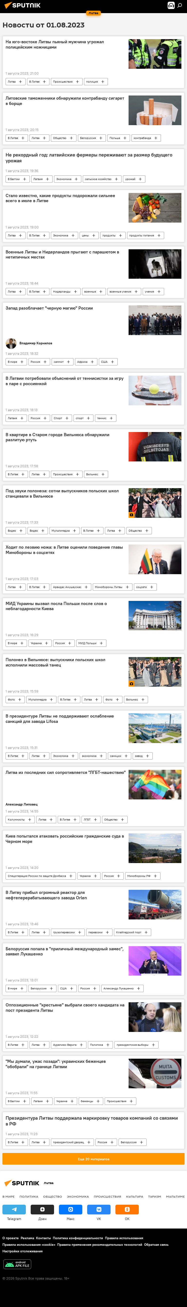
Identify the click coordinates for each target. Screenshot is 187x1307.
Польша (115, 138)
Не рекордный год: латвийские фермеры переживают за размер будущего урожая (89, 158)
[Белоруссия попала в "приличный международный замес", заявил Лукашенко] (155, 961)
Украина (36, 643)
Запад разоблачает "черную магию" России (49, 308)
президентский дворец (68, 1142)
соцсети (141, 587)
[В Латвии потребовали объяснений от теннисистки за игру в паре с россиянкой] (155, 390)
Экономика (63, 179)
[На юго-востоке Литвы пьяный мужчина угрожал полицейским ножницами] (155, 54)
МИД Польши (87, 643)
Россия (35, 362)
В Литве (34, 81)
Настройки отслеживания (22, 1251)
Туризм (154, 1196)
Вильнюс (92, 474)
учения (149, 291)
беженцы (87, 1101)
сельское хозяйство (98, 179)
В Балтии (14, 179)
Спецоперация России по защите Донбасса (37, 876)
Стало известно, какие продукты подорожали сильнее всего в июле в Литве (60, 198)
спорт (80, 418)
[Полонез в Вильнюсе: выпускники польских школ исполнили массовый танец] (155, 672)
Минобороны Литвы (108, 587)
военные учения (120, 291)
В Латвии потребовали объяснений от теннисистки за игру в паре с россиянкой (64, 381)
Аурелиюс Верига (64, 1045)
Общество (59, 138)
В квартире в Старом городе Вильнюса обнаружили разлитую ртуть (57, 437)
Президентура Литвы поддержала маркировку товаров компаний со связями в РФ (92, 1121)
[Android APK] (17, 1264)
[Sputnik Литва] (23, 9)
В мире (12, 362)
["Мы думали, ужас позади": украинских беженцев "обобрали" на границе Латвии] (155, 1073)
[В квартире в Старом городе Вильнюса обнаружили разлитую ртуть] (155, 447)
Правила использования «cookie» (28, 1244)
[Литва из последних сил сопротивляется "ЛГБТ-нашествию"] (155, 784)
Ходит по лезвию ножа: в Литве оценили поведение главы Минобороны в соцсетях (64, 550)
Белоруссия (88, 138)
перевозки (95, 932)
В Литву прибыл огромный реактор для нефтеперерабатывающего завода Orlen (46, 895)
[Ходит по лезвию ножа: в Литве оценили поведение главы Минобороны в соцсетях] (155, 559)
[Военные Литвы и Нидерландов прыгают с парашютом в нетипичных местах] (155, 264)
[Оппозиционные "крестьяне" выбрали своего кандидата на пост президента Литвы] (155, 1017)
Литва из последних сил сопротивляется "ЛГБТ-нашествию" (66, 772)
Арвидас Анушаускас (67, 587)
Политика (96, 1045)
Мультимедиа (61, 530)
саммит (59, 362)
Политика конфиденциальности (78, 1238)
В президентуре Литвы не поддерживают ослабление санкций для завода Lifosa (60, 718)
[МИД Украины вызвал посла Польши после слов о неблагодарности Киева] (155, 616)
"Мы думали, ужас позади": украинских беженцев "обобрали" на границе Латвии (56, 1064)
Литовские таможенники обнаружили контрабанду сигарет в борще (65, 100)
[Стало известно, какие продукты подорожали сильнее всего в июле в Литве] (155, 208)
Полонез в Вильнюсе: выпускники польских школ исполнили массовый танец (55, 662)
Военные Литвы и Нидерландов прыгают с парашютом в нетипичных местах (62, 254)
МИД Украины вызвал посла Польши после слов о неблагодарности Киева (56, 606)
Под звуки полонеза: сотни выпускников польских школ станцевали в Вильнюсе (62, 493)
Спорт (58, 418)
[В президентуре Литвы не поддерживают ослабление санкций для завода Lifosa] (155, 728)
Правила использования (124, 1238)
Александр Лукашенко (118, 988)
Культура (134, 1196)
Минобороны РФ (138, 876)
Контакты (43, 1238)
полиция (92, 81)
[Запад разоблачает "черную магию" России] (155, 320)
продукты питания (141, 235)
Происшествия (63, 81)
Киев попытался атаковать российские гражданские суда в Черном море (65, 838)
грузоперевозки (64, 932)
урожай (130, 179)
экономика (89, 756)
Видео (12, 530)
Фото (11, 699)
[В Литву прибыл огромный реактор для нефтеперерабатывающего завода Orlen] (155, 904)
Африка (82, 362)
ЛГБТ (87, 819)
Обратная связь (156, 1244)
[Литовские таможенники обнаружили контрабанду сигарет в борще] (155, 110)
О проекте (10, 1238)
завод (139, 756)
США (104, 362)
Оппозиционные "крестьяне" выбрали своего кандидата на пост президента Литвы (65, 1007)
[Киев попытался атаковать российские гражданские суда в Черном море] (155, 848)
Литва (12, 81)
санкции (115, 756)
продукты (109, 235)
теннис (101, 418)
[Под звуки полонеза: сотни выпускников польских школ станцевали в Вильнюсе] (155, 503)
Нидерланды (62, 291)
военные (90, 291)
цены (85, 235)
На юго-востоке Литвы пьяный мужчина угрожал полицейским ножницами (55, 44)
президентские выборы (133, 1045)
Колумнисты (16, 819)
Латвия (38, 179)
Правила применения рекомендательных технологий (99, 1244)
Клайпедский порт (128, 932)
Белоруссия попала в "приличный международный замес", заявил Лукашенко (65, 951)
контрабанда (142, 138)
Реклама (27, 1238)
